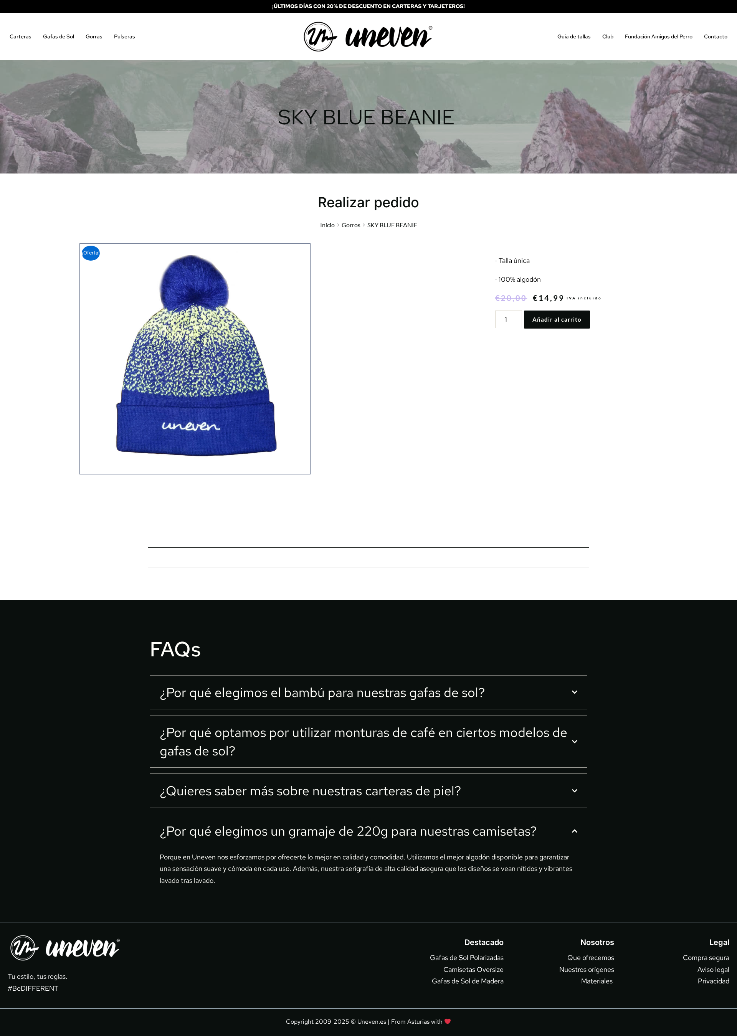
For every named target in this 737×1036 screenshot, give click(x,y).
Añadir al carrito (557, 319)
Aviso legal (713, 969)
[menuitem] (20, 36)
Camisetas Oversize (473, 969)
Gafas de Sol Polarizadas (467, 957)
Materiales (597, 981)
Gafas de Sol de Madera (468, 981)
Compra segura (706, 957)
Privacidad (713, 981)
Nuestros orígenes (586, 969)
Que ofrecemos (590, 957)
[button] (368, 692)
